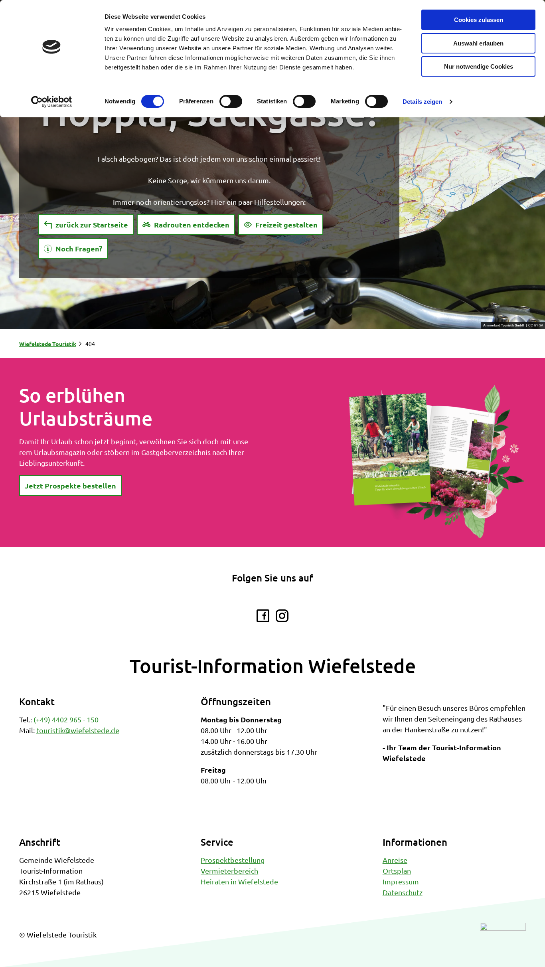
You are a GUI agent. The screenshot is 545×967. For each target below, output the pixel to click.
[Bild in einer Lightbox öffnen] (436, 462)
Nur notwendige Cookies (478, 66)
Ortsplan (397, 870)
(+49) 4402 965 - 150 (66, 719)
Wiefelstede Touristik (47, 343)
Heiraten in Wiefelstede (239, 881)
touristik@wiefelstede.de (77, 730)
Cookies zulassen (478, 19)
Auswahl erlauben (478, 43)
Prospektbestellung (233, 860)
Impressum (401, 881)
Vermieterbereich (229, 870)
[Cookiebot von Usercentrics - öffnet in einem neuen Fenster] (52, 102)
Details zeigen (422, 101)
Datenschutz (403, 892)
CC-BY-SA (535, 325)
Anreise (395, 860)
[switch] (230, 101)
